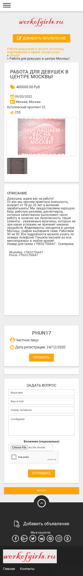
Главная (9, 569)
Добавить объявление (44, 38)
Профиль (41, 357)
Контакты (27, 569)
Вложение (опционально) (41, 441)
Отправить (41, 473)
